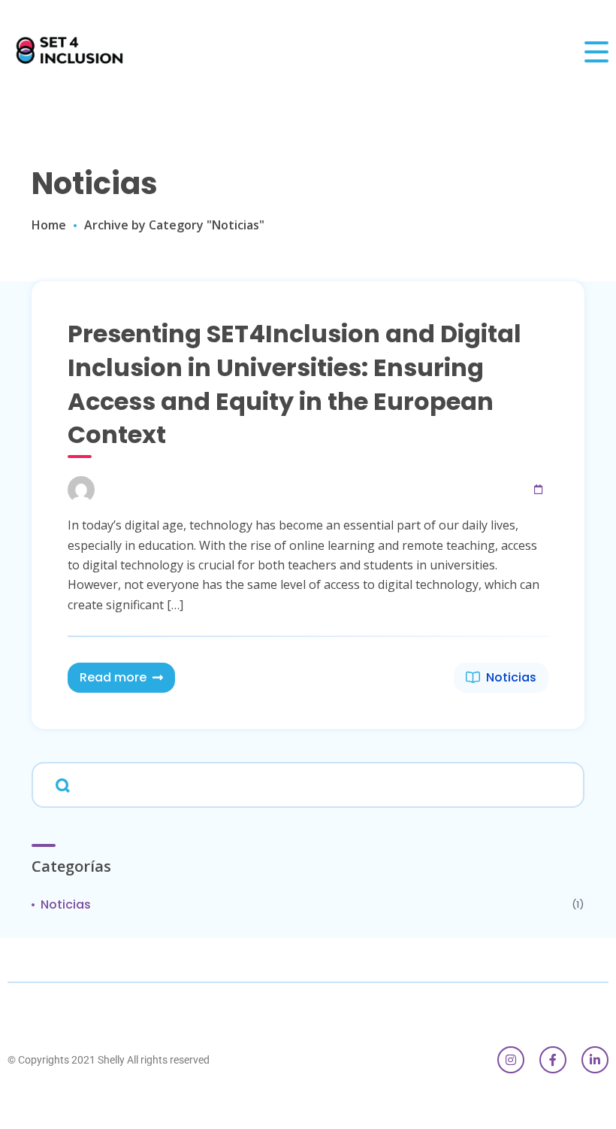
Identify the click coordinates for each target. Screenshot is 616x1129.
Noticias (511, 677)
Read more (113, 677)
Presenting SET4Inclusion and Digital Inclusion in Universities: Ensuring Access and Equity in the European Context (294, 384)
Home (49, 225)
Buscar (60, 784)
